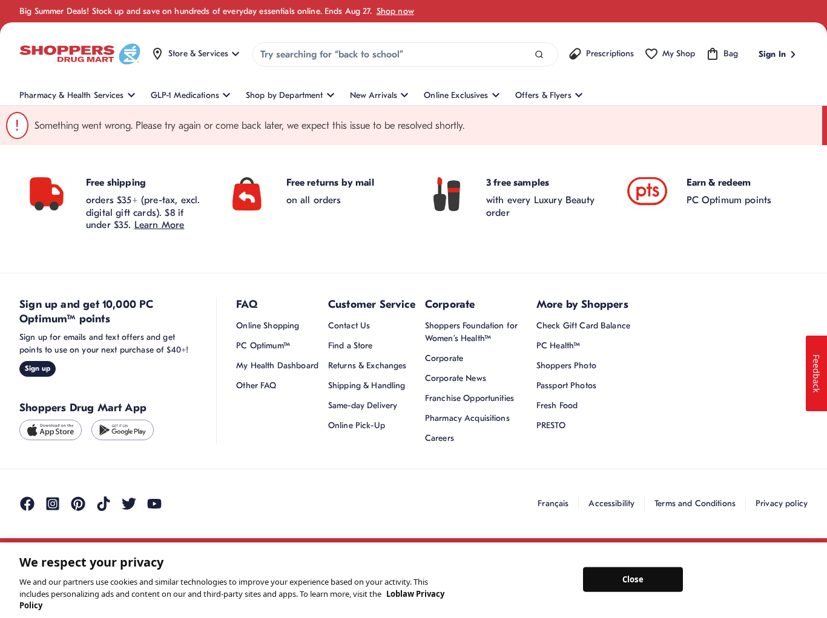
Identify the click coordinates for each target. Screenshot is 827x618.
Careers (439, 438)
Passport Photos (566, 385)
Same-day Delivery (362, 405)
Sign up (37, 368)
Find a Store (350, 345)
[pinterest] (78, 503)
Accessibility (611, 503)
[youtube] (154, 503)
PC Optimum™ (263, 345)
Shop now (395, 11)
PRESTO (550, 425)
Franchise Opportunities (469, 398)
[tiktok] (103, 503)
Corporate (444, 358)
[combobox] (405, 54)
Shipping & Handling (367, 385)
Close (633, 578)
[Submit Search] (539, 54)
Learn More (159, 225)
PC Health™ (558, 345)
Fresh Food (557, 405)
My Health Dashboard (277, 365)
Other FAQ (256, 385)
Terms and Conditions (695, 503)
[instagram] (53, 503)
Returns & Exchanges (367, 365)
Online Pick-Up (356, 425)
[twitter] (129, 503)
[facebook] (27, 503)
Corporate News (455, 378)
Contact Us (349, 325)
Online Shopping (267, 325)
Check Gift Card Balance (583, 325)
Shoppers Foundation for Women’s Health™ (471, 331)
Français (553, 503)
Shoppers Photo (566, 365)
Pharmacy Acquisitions (467, 418)
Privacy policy (782, 503)
